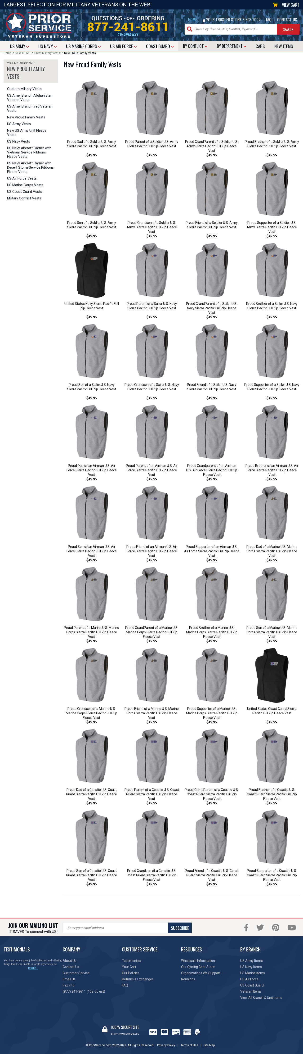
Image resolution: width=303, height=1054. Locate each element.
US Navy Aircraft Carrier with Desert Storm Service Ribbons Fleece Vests (30, 167)
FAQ (269, 20)
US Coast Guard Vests (24, 191)
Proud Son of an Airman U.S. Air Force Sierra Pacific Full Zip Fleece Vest (92, 551)
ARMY (18, 46)
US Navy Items (251, 967)
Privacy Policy (166, 1045)
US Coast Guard (252, 985)
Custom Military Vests (24, 89)
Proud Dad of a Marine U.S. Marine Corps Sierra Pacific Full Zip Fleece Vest (271, 551)
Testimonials (131, 961)
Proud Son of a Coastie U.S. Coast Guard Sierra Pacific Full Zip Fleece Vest (91, 875)
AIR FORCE (122, 46)
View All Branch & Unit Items (261, 998)
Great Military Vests (47, 53)
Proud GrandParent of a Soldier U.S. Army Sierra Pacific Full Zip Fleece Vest (211, 146)
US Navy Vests (18, 141)
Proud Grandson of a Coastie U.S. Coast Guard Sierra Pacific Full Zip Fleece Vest (152, 875)
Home (7, 53)
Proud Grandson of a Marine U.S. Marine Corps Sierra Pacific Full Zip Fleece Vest (91, 713)
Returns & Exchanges (138, 979)
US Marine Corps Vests (25, 185)
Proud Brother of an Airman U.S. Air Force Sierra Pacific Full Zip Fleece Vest (271, 470)
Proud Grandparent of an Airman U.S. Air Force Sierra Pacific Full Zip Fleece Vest (211, 470)
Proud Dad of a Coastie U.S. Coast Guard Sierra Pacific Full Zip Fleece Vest (91, 794)
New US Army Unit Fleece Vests (26, 132)
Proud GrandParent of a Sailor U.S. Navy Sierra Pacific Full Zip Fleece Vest (211, 308)
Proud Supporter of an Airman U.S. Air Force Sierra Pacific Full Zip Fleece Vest (211, 551)
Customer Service (76, 973)
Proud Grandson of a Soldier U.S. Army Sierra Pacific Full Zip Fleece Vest (152, 227)
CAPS (260, 46)
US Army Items (251, 961)
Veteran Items (251, 991)
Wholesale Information (198, 961)
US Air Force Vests (22, 178)
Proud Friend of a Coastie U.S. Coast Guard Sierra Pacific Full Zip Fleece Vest (211, 875)
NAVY (46, 46)
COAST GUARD (158, 46)
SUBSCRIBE (180, 928)
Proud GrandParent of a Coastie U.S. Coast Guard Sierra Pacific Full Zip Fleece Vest (212, 794)
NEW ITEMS (22, 53)
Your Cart (129, 967)
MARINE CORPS (82, 46)
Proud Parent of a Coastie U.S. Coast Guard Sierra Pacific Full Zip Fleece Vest (152, 794)
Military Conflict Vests (24, 198)
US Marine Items (252, 973)
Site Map (209, 1045)
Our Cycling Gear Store (198, 967)
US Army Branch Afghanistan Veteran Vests (29, 97)
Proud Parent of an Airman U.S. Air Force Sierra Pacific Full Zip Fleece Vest (152, 470)
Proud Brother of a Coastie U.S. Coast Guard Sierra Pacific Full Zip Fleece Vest (272, 794)
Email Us (69, 979)
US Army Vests (19, 124)
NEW (283, 46)
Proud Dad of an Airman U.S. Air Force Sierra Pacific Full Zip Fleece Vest (92, 470)
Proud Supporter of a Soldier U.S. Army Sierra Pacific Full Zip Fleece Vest (272, 227)
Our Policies (130, 973)
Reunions (188, 979)
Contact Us (71, 967)
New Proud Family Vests (26, 117)
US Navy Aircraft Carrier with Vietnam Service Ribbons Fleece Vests (29, 152)
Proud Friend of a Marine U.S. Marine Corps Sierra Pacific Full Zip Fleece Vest (152, 713)
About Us (69, 961)
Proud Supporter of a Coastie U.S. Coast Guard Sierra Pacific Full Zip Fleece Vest (272, 875)
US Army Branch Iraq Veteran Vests (30, 108)
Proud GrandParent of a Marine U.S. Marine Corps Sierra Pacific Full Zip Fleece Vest (151, 632)
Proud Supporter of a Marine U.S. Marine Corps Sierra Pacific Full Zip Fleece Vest (211, 713)
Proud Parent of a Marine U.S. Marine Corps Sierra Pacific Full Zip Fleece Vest (91, 632)
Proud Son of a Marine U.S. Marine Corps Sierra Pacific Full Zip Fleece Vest (271, 632)
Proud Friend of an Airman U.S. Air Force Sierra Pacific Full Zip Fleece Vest (151, 551)
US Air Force (249, 979)
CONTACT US (287, 20)
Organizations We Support (200, 973)
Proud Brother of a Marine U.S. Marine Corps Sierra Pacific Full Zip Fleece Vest (211, 632)
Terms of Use (189, 1045)
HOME (192, 20)
